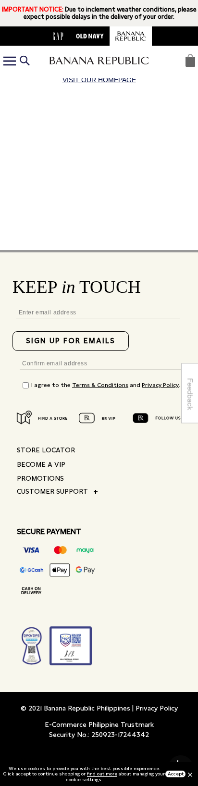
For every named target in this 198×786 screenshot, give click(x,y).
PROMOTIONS (40, 478)
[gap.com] (58, 36)
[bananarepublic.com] (131, 36)
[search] (24, 61)
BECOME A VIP (41, 464)
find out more (102, 773)
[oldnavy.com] (90, 36)
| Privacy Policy (155, 708)
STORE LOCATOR (46, 450)
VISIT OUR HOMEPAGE (99, 80)
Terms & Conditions (100, 385)
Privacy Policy (160, 385)
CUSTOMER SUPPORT (52, 491)
